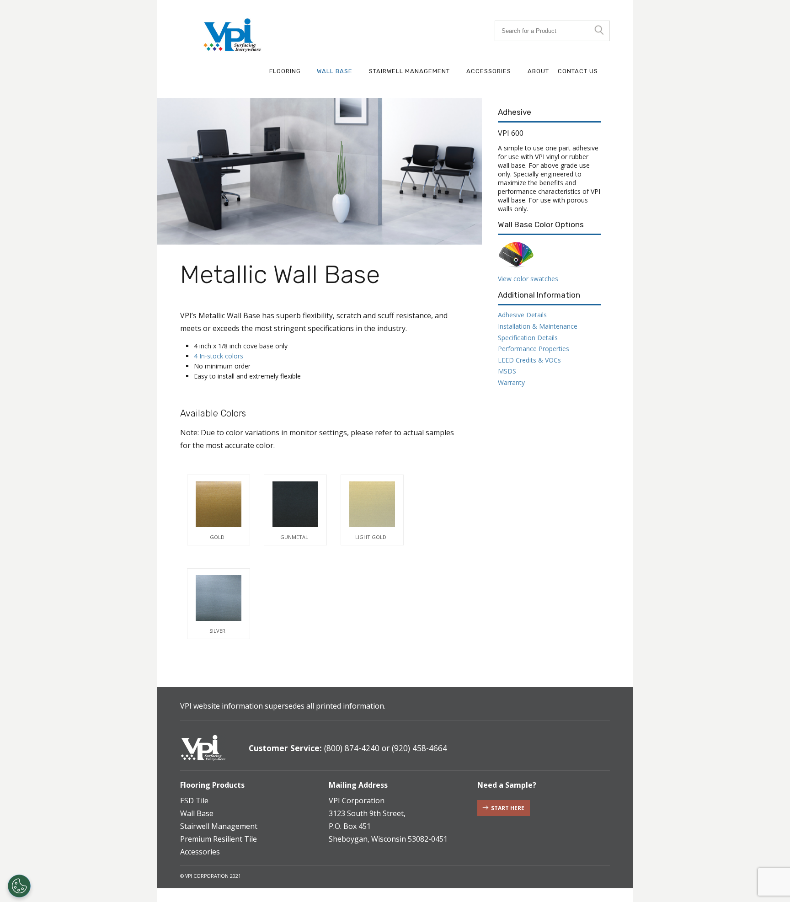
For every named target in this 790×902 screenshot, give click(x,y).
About (538, 71)
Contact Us (578, 71)
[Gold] (218, 504)
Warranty (511, 382)
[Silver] (218, 598)
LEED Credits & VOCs (529, 360)
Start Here (507, 808)
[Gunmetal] (295, 504)
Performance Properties (533, 348)
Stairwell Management (409, 71)
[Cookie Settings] (19, 886)
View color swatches (528, 278)
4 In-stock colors (218, 356)
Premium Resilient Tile (218, 839)
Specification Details (528, 337)
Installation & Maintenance (537, 326)
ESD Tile (194, 800)
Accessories (488, 71)
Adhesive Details (522, 314)
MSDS (507, 371)
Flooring (285, 71)
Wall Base (334, 71)
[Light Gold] (372, 504)
